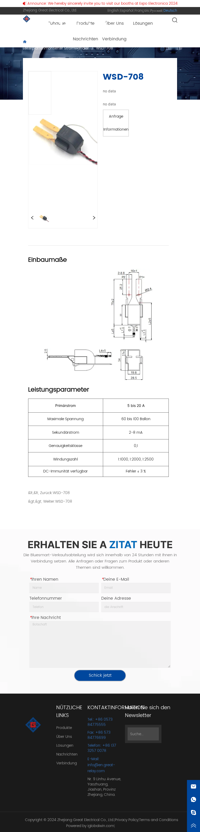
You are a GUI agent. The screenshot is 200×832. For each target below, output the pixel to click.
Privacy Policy (126, 820)
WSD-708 (104, 48)
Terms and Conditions (158, 820)
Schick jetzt (100, 675)
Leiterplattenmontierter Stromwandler (56, 48)
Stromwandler (86, 42)
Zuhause (36, 42)
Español (126, 11)
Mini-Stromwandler (123, 42)
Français (142, 11)
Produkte (59, 42)
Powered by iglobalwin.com (90, 826)
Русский (156, 11)
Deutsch (170, 11)
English (113, 11)
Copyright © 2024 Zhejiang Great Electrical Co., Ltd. (69, 820)
